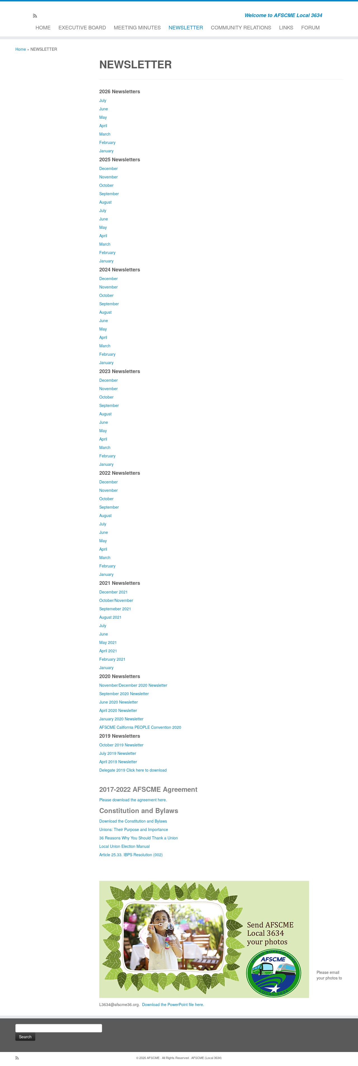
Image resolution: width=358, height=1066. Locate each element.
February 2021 (112, 659)
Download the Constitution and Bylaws (133, 821)
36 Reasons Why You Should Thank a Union (138, 838)
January (106, 150)
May (103, 117)
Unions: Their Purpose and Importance (133, 829)
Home (20, 49)
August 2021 (110, 617)
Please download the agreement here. (133, 799)
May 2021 (108, 642)
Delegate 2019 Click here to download (133, 770)
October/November (116, 600)
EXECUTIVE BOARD (82, 27)
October (106, 185)
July (102, 100)
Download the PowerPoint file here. (173, 1004)
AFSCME (153, 1057)
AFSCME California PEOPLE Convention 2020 (140, 727)
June (103, 108)
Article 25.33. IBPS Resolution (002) (131, 854)
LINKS (286, 27)
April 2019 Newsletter (118, 761)
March (104, 134)
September (109, 193)
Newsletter (128, 702)
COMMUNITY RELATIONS (241, 27)
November (108, 177)
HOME (43, 27)
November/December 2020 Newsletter (133, 685)
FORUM (310, 27)
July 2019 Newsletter (117, 753)
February (107, 142)
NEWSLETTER (186, 27)
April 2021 (108, 650)
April (103, 125)
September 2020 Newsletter (124, 693)
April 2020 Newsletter (118, 710)
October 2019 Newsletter (121, 745)
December (108, 168)
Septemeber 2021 (115, 608)
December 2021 (113, 592)
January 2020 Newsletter (121, 718)
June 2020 (108, 702)
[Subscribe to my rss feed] (37, 15)
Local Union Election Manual (124, 846)
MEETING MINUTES (137, 27)
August (105, 202)
